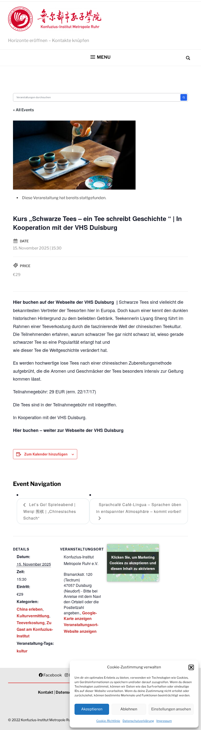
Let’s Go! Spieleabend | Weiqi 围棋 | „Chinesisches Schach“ (49, 511)
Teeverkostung (31, 622)
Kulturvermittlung (33, 616)
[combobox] (97, 97)
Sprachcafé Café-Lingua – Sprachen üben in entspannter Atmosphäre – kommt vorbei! (138, 508)
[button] (191, 667)
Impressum (164, 721)
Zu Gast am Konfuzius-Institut (35, 629)
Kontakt (45, 692)
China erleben (30, 609)
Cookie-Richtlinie (108, 721)
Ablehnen (128, 709)
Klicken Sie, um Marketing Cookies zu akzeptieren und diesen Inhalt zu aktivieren (133, 562)
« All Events (23, 110)
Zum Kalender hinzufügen (46, 454)
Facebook (52, 675)
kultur (22, 651)
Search (183, 97)
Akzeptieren (91, 709)
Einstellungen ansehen (171, 709)
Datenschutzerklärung (138, 721)
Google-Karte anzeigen (80, 615)
